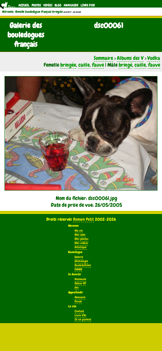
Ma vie (79, 231)
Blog (58, 5)
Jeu (77, 287)
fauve (98, 64)
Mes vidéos (81, 243)
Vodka (153, 58)
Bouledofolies (83, 265)
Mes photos (82, 239)
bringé (125, 64)
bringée (68, 64)
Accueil (23, 5)
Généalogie (81, 261)
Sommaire (103, 58)
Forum (78, 301)
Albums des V (130, 58)
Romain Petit (83, 219)
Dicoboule (80, 279)
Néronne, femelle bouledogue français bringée (32, 11)
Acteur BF (80, 283)
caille (84, 64)
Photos (36, 5)
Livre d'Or (88, 5)
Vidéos (47, 5)
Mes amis (80, 235)
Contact (79, 311)
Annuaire (71, 5)
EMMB (78, 269)
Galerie (79, 257)
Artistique (81, 247)
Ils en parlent (83, 319)
